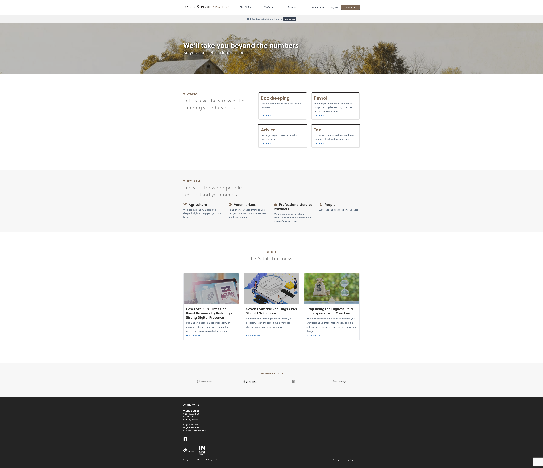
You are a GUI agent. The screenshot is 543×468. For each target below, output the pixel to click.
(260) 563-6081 (192, 427)
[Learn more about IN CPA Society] (202, 450)
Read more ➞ (211, 335)
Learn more (290, 18)
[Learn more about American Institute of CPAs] (188, 450)
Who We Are (269, 7)
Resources (292, 7)
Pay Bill (334, 7)
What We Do (245, 7)
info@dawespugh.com (196, 430)
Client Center (318, 7)
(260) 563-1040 (192, 424)
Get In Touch (350, 7)
